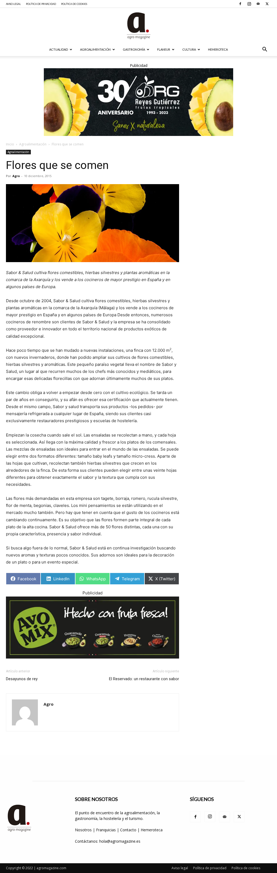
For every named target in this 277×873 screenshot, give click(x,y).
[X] (267, 4)
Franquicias (106, 829)
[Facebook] (240, 4)
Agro (16, 176)
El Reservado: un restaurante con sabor (144, 678)
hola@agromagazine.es (119, 841)
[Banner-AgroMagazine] (138, 102)
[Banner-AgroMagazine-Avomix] (92, 628)
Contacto (128, 829)
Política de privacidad (41, 3)
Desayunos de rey (22, 678)
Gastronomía (134, 49)
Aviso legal (13, 3)
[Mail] (258, 4)
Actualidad (58, 49)
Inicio (10, 144)
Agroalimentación (95, 49)
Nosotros (83, 829)
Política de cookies (74, 3)
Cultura (189, 49)
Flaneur (163, 49)
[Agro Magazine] (138, 26)
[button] (264, 50)
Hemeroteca (218, 49)
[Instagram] (249, 4)
